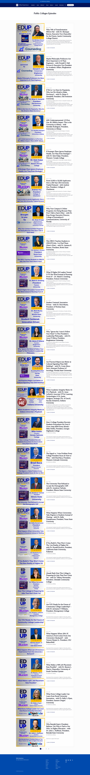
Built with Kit (45, 391)
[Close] (55, 385)
